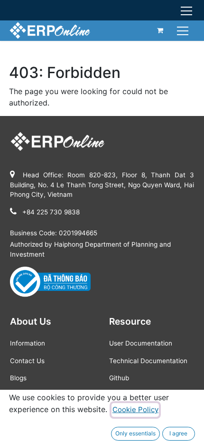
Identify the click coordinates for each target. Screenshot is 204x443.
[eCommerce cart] (160, 30)
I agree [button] (178, 433)
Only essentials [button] (135, 433)
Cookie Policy (135, 409)
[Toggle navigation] (184, 30)
